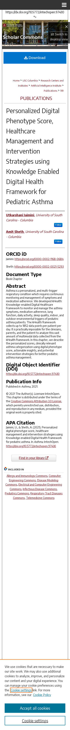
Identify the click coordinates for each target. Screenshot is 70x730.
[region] (35, 694)
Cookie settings (21, 690)
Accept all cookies (35, 708)
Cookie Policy (42, 695)
